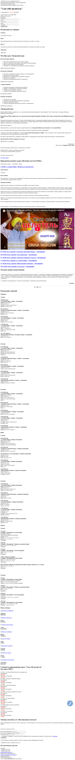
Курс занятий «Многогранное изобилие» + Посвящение (22, 263)
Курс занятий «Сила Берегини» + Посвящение (19, 254)
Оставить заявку (5, 157)
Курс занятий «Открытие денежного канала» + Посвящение (23, 257)
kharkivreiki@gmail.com (6, 752)
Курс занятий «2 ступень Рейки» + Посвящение (19, 260)
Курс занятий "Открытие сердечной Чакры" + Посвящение (23, 251)
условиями (54, 736)
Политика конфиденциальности (9, 754)
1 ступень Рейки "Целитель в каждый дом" (17, 167)
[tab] (37, 167)
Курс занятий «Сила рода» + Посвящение (17, 266)
